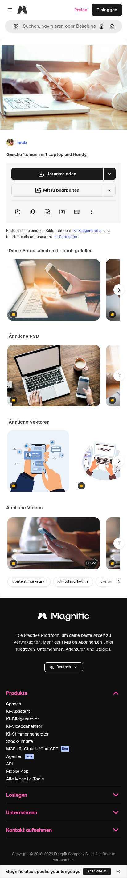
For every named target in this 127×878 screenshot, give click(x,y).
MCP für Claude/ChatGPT (37, 749)
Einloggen (106, 10)
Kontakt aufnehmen (29, 830)
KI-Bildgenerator (87, 230)
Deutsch (63, 666)
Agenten (19, 756)
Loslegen (16, 795)
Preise (80, 10)
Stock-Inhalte (19, 741)
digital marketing (73, 581)
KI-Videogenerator (24, 726)
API (9, 764)
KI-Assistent (18, 711)
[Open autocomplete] (13, 26)
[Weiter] (119, 290)
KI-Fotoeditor (65, 236)
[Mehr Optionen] (91, 212)
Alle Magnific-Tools (25, 779)
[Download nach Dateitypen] (109, 174)
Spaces (13, 704)
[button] (63, 667)
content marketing (29, 581)
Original (39, 53)
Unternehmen (21, 812)
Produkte (16, 693)
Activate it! (97, 871)
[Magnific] (63, 617)
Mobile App (17, 771)
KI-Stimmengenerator (27, 734)
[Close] (118, 871)
